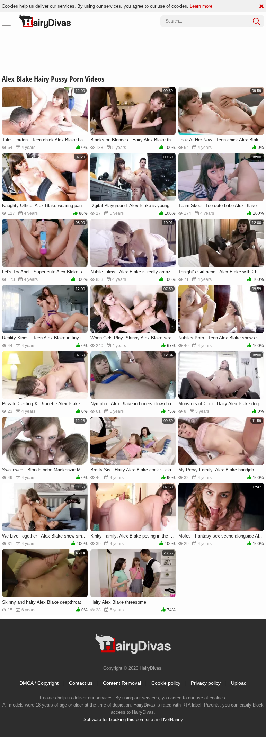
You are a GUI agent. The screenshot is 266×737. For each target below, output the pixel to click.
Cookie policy (165, 683)
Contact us (80, 683)
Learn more (201, 6)
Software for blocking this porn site (118, 719)
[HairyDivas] (45, 21)
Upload (239, 683)
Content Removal (122, 683)
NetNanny (173, 719)
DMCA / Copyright (39, 683)
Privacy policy (206, 683)
